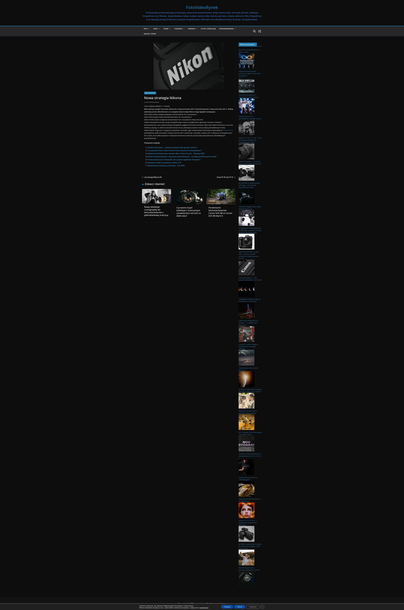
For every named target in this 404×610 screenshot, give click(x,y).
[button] (149, 28)
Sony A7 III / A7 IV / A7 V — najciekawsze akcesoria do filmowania (248, 522)
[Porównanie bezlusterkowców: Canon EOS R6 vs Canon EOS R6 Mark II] (220, 190)
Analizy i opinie (150, 34)
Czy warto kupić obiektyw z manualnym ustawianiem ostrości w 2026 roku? (188, 211)
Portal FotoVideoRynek (152, 102)
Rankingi (191, 29)
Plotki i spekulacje (208, 29)
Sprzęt (166, 29)
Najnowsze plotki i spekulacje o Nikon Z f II (164, 163)
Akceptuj (227, 607)
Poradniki (178, 29)
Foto (146, 29)
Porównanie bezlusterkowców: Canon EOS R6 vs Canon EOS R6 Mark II (220, 211)
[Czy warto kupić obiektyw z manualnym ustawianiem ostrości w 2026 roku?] (188, 190)
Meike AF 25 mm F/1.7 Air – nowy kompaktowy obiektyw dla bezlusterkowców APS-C (250, 140)
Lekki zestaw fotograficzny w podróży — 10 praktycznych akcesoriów (248, 323)
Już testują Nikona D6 (153, 177)
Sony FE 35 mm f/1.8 (225, 177)
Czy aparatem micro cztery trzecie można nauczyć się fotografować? (174, 150)
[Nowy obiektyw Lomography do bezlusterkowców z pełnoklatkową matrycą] (156, 190)
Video (155, 29)
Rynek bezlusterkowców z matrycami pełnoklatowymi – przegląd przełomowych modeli (181, 156)
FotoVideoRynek (202, 7)
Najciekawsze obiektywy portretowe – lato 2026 (166, 166)
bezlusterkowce (228, 130)
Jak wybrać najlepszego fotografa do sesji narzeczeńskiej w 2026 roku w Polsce (250, 546)
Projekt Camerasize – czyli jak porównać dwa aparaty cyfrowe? (172, 147)
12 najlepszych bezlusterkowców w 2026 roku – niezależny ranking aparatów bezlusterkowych (250, 230)
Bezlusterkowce (150, 93)
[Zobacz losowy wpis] (259, 31)
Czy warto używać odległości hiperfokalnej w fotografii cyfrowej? (248, 346)
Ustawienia (252, 607)
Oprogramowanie (226, 29)
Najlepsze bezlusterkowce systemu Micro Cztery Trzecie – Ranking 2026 (176, 153)
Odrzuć (239, 607)
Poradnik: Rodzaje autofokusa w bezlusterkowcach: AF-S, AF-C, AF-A (250, 456)
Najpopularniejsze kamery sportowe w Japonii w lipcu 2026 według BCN (249, 73)
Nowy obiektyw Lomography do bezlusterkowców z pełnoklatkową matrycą (156, 211)
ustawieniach (204, 608)
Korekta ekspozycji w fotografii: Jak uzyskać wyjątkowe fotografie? (174, 160)
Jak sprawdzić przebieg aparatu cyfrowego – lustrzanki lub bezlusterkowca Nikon (249, 185)
